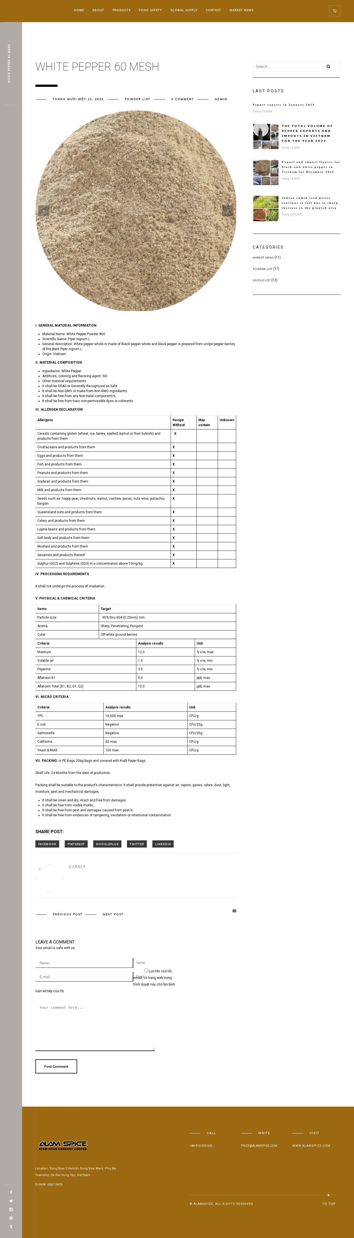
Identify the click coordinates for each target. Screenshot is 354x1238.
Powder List (137, 99)
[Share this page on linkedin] (163, 844)
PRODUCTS (122, 10)
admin (221, 99)
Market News (263, 257)
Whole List (261, 280)
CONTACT (213, 10)
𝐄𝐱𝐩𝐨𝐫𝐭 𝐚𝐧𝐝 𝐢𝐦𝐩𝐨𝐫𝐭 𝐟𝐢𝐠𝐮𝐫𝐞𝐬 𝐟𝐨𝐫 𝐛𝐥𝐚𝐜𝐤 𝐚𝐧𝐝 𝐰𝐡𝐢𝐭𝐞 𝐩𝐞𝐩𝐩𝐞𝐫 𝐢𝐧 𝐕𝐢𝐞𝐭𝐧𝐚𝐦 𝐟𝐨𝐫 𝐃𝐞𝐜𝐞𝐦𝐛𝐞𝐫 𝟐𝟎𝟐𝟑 (311, 166)
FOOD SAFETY (150, 10)
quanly (77, 866)
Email (140, 977)
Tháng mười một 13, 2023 (78, 99)
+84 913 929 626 (200, 1146)
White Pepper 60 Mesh (9, 63)
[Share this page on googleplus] (107, 844)
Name (140, 963)
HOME (79, 10)
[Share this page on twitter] (137, 844)
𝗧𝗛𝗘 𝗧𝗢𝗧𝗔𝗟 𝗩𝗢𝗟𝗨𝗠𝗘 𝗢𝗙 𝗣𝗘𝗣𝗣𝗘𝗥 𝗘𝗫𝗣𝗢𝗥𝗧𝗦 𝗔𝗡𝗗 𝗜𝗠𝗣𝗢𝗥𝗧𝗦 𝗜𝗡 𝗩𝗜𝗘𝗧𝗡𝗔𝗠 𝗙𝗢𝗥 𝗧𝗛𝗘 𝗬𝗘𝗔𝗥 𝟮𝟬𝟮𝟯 (307, 133)
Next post (113, 914)
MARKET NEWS (242, 10)
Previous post (68, 914)
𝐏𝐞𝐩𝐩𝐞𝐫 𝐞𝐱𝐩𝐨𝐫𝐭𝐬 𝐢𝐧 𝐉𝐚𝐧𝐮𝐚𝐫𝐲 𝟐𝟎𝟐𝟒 (284, 104)
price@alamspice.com (259, 1146)
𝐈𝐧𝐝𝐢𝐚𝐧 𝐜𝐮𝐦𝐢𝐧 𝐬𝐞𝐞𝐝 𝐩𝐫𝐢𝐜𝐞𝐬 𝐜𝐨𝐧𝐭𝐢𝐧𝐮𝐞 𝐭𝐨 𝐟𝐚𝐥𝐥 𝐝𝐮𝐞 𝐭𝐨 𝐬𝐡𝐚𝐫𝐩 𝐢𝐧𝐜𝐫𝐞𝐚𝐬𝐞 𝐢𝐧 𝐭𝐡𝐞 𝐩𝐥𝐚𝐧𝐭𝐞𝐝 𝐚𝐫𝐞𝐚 (310, 202)
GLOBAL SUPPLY (183, 10)
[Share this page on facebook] (47, 844)
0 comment (182, 99)
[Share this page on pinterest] (76, 844)
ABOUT (98, 10)
